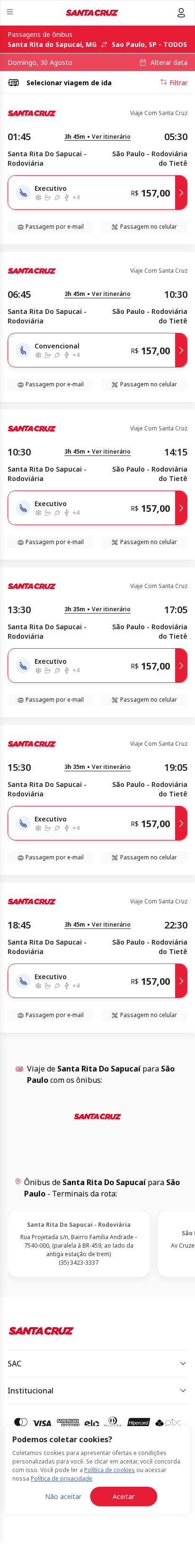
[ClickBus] (41, 1331)
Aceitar (123, 1496)
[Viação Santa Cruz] (92, 12)
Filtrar (178, 82)
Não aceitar (63, 1496)
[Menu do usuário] (181, 12)
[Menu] (10, 13)
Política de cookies (109, 1470)
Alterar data (169, 62)
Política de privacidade (61, 1478)
